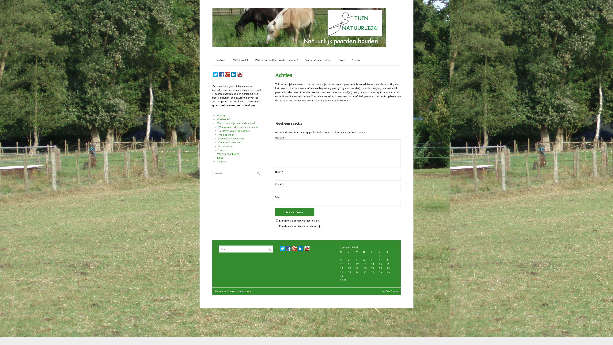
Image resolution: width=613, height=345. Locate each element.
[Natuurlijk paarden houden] (299, 46)
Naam (279, 172)
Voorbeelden (225, 146)
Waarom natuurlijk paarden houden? (238, 127)
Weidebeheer (226, 134)
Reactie (279, 137)
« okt (343, 279)
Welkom (221, 60)
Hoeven (222, 150)
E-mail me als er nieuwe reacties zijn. (299, 220)
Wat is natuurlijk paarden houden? (277, 60)
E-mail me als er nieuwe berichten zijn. (300, 226)
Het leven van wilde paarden (234, 130)
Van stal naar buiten (318, 60)
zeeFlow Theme (390, 291)
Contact (357, 60)
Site (277, 197)
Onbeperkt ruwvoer (229, 142)
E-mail (279, 184)
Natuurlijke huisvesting (231, 138)
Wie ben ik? (240, 60)
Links (341, 60)
